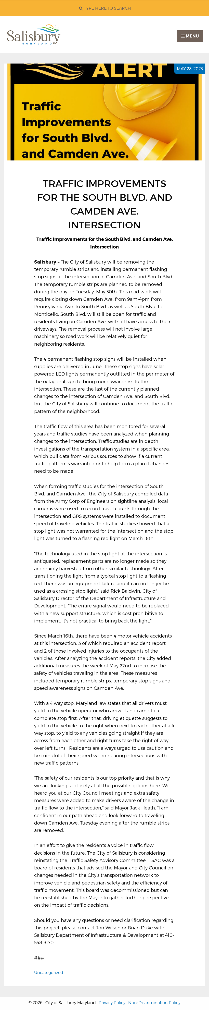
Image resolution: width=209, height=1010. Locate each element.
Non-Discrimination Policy (154, 1002)
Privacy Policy (112, 1002)
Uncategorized (48, 972)
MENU (192, 36)
